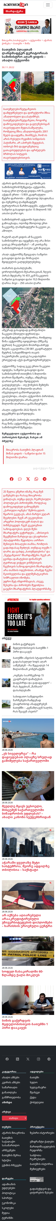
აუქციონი (35, 40)
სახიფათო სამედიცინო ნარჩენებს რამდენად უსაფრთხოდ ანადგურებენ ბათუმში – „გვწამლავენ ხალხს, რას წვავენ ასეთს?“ (33, 704)
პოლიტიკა (9, 1193)
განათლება (9, 1092)
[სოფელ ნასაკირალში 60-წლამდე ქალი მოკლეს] (28, 951)
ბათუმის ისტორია (41, 1164)
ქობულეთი (37, 1102)
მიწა (27, 43)
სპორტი (7, 1198)
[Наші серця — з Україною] (16, 5)
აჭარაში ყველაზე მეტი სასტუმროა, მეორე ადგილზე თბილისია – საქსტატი (25, 866)
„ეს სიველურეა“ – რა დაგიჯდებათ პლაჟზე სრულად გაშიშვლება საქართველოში (27, 757)
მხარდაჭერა (14, 11)
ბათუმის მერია (11, 1155)
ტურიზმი (7, 1218)
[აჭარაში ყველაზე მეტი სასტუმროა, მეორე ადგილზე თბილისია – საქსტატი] (28, 842)
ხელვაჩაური (38, 1087)
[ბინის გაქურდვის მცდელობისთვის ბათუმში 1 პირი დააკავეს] (6, 647)
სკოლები (8, 1208)
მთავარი (7, 40)
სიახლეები (20, 40)
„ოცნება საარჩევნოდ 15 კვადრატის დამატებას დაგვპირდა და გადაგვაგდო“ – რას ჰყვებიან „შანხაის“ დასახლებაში (32, 683)
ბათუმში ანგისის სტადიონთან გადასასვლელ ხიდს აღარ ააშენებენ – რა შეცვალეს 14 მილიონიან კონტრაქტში (32, 663)
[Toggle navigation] (48, 5)
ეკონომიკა (9, 1203)
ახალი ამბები (10, 1077)
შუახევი (35, 1092)
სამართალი (9, 1087)
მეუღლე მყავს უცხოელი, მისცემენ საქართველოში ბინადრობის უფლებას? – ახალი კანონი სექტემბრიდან (26, 811)
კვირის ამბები (11, 1082)
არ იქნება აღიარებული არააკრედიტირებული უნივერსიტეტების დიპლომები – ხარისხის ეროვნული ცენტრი (27, 920)
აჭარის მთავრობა (13, 1133)
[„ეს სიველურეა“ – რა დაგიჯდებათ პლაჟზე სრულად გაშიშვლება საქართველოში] (28, 733)
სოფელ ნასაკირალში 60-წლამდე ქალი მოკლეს (22, 973)
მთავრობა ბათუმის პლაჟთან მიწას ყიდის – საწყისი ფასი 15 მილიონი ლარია (25, 453)
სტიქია (6, 1160)
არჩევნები (8, 1150)
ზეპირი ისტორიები (42, 1133)
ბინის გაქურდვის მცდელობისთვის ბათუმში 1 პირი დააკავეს (30, 647)
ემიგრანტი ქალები (42, 1141)
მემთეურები (37, 1169)
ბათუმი (17, 43)
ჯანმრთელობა (11, 1097)
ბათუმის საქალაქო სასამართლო (10, 1141)
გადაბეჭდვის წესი (43, 468)
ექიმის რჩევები (12, 1165)
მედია (6, 1213)
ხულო (33, 1082)
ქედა (33, 1097)
